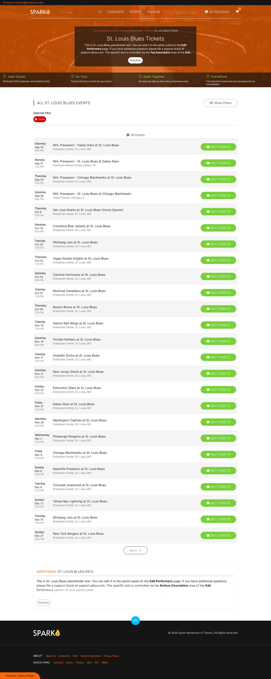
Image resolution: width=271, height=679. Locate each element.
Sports (135, 12)
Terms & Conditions (90, 656)
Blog (195, 12)
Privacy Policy (111, 656)
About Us (50, 656)
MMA (104, 662)
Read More (135, 60)
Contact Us (175, 12)
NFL (97, 662)
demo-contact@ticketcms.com (25, 2)
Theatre (153, 12)
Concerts (115, 12)
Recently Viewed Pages (20, 675)
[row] (135, 147)
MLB (89, 662)
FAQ (75, 656)
